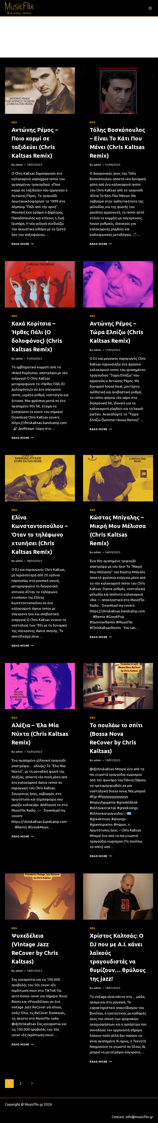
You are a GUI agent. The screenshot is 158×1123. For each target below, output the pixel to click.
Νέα (14, 122)
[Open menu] (150, 8)
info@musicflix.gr (139, 1117)
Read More (23, 243)
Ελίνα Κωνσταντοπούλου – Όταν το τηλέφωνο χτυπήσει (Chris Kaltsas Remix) (40, 534)
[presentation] (40, 90)
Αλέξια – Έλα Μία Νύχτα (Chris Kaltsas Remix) (40, 733)
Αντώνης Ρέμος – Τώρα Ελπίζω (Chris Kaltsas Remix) (116, 332)
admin (19, 164)
